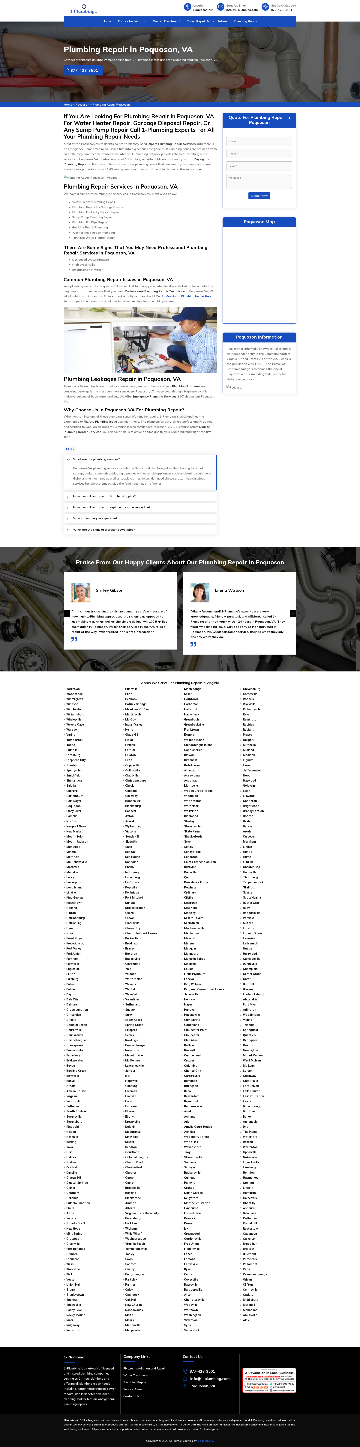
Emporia (131, 1106)
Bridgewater (74, 1060)
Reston (248, 1142)
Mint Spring (74, 1233)
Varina (70, 734)
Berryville (72, 1076)
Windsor (72, 704)
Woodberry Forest (196, 1137)
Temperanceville (136, 1249)
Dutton (189, 1045)
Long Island (74, 887)
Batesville (190, 1284)
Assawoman (192, 775)
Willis (70, 1264)
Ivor (127, 1076)
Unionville (249, 872)
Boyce (70, 1065)
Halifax (71, 1157)
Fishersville (192, 1249)
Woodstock (74, 694)
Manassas (250, 1310)
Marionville (132, 1325)
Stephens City (76, 760)
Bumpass (190, 1081)
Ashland (189, 1116)
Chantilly (249, 1203)
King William (192, 984)
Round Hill (250, 1223)
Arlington (249, 1009)
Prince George (135, 1045)
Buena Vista (74, 1050)
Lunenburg (132, 877)
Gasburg (131, 1086)
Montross (73, 847)
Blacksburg (133, 806)
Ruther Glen (251, 903)
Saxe (128, 847)
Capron (130, 1182)
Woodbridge (251, 1015)
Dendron (131, 1147)
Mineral (71, 852)
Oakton (248, 1045)
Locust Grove (252, 933)
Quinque (189, 1177)
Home (107, 21)
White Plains (133, 979)
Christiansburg (135, 780)
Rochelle (249, 699)
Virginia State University (142, 1213)
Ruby (246, 908)
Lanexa (189, 979)
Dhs (245, 1127)
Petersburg (133, 1218)
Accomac (190, 780)
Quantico (249, 1035)
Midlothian (191, 923)
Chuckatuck (74, 1035)
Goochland (191, 1025)
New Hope (73, 1228)
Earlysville (191, 1264)
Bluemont (249, 1254)
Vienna (247, 1020)
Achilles (189, 1132)
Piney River (73, 811)
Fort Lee (131, 1223)
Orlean (247, 1279)
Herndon (249, 1172)
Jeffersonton (252, 770)
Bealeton (249, 821)
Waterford (250, 1137)
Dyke (187, 1269)
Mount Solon (75, 836)
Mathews (72, 867)
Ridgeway (73, 1325)
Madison (249, 755)
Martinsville (133, 714)
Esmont (189, 1259)
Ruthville (190, 867)
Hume (247, 857)
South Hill (132, 836)
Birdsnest (190, 760)
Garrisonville (251, 959)
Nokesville (250, 1157)
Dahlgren (72, 1004)
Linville (71, 892)
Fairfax (248, 1101)
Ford (128, 1101)
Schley (188, 847)
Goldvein (249, 785)
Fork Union (73, 953)
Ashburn (249, 1208)
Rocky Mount (75, 1315)
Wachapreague (135, 1238)
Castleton (250, 801)
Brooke (248, 989)
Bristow (248, 1249)
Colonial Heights (136, 1157)
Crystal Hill (74, 1177)
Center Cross (252, 974)
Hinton (71, 913)
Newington (250, 1050)
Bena (187, 1091)
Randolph (131, 862)
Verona (71, 1218)
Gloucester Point (196, 1030)
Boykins (130, 1193)
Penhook (131, 699)
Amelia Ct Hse (76, 1091)
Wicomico (191, 796)
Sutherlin (72, 1106)
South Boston (76, 1111)
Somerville (250, 694)
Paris (246, 1269)
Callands (72, 1198)
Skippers (131, 1030)
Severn (188, 841)
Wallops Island (194, 740)
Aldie (246, 1320)
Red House (132, 857)
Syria (187, 1325)
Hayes (188, 1004)
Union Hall (73, 1284)
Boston (248, 816)
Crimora (72, 1254)
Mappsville (132, 1330)
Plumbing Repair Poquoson (111, 104)
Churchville (74, 1030)
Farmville (72, 964)
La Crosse (132, 882)
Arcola (71, 1086)
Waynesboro (192, 1147)
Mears (129, 1320)
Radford (72, 791)
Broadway (73, 1055)
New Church (133, 1305)
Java (69, 1147)
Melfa (129, 1315)
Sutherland (132, 1004)
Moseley (190, 913)
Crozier (189, 1060)
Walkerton (191, 811)
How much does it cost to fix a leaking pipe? (104, 496)
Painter (130, 1284)
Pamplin (71, 816)
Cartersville (192, 1076)
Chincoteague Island (198, 745)
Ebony (129, 1116)
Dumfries (249, 1111)
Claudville (131, 775)
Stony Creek (133, 1020)
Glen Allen (191, 1040)
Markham (249, 841)
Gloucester (191, 1035)
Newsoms (132, 1050)
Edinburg (72, 979)
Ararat (129, 821)
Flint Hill (248, 862)
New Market (74, 831)
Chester (130, 1172)
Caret (247, 979)
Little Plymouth (195, 974)
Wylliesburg (133, 826)
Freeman (131, 1091)
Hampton (72, 928)
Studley (189, 821)
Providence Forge (196, 882)
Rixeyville (249, 704)
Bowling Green (76, 1071)
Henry (129, 729)
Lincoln (248, 1188)
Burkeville (131, 938)
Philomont (250, 1264)
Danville (71, 1172)
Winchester (74, 709)
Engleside (73, 969)
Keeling (71, 1142)
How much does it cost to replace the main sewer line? (111, 507)
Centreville (250, 1289)
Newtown (190, 903)
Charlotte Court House (141, 933)
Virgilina (72, 1096)
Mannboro (191, 953)
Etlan (246, 791)
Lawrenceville (134, 1065)
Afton (188, 1294)
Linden (247, 847)
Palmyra (189, 1182)
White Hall (191, 1142)
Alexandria (250, 999)
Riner (69, 1320)
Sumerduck (192, 1330)
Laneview (249, 938)
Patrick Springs (136, 704)
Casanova (250, 1233)
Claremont (132, 964)
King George (74, 897)
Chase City (132, 928)
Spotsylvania (252, 897)
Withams (131, 1228)
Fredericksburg (253, 994)
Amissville (250, 1315)
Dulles (70, 984)
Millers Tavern (193, 918)
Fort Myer (249, 1004)
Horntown (191, 699)
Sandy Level (74, 1310)
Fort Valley (73, 948)
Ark (186, 1121)
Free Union (191, 1244)
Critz (128, 760)
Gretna (71, 1162)
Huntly (247, 852)
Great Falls (250, 1081)
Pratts (247, 734)
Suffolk (71, 750)
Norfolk (71, 821)
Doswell (189, 1050)
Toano (70, 745)
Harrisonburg (75, 918)
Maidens (190, 964)
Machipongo (193, 689)
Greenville (73, 1244)
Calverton (249, 1238)
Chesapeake (74, 1045)
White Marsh (193, 801)
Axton (129, 816)
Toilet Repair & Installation (207, 21)
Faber (188, 1254)
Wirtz (70, 1274)
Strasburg (73, 755)
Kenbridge (132, 892)
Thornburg (250, 877)
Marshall (249, 1305)
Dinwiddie (131, 1137)
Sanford (130, 1264)
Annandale (250, 1121)
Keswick (189, 1218)
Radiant (248, 729)
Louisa (189, 969)
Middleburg (250, 1300)
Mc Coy (130, 719)
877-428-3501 (281, 10)
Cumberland (192, 1055)
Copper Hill (132, 765)
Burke (247, 1116)
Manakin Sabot (194, 959)
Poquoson (82, 104)
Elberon (130, 1111)
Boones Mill (133, 801)
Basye (70, 1081)
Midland (248, 750)
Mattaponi (191, 933)
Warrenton (250, 1147)
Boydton (131, 953)
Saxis (129, 1259)
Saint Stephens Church (200, 862)
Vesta (70, 1279)
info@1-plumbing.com (242, 10)
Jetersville (191, 994)
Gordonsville (192, 1238)
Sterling (248, 1182)
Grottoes (72, 1238)
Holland (71, 908)
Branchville (132, 1188)
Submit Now (259, 196)
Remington (250, 719)
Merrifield (72, 857)
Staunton (73, 1259)
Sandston (191, 857)
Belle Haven (192, 765)
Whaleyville (73, 719)
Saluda (71, 785)
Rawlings (131, 1040)
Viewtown (191, 1320)
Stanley (71, 765)
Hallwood (190, 709)
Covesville (191, 1279)
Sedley (129, 1035)
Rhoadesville (251, 913)
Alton (70, 1213)
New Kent (190, 908)
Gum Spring (192, 1020)
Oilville (188, 897)
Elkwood (249, 796)
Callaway (131, 796)
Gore (69, 933)
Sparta (247, 892)
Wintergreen (74, 699)
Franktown (191, 729)
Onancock (132, 1294)
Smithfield (73, 775)
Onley (129, 1289)
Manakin (72, 872)
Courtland (132, 1152)
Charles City (192, 1071)
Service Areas (132, 1389)
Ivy (186, 1228)
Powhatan (191, 887)
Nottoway (132, 872)
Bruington (191, 1086)
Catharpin (250, 1218)
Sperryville (73, 770)
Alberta (130, 1208)
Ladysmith (250, 943)
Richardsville (251, 709)
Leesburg (249, 1167)
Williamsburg (75, 714)
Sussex (130, 1009)
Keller (188, 694)
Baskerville (132, 959)
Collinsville (132, 770)
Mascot (189, 938)
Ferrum (130, 750)
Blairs (70, 1208)
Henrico (189, 999)
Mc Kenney (132, 1060)
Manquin (190, 948)
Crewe (129, 918)
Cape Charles (193, 750)
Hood (246, 775)
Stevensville (192, 826)
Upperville (249, 1152)
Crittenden (73, 1015)
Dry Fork (72, 1167)
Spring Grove (134, 1025)
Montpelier (191, 785)
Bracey (130, 948)
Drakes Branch (135, 908)
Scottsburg (74, 1121)
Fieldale (130, 745)
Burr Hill (248, 984)
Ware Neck (191, 806)
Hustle (247, 948)
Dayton (71, 994)
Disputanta (133, 1132)
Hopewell (131, 1081)
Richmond (191, 816)
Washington (192, 1315)
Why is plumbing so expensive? (95, 518)
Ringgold (72, 1127)
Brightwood (251, 806)
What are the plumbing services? (96, 459)
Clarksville (132, 923)
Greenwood (192, 1233)
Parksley (131, 1279)
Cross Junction (77, 1009)
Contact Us (131, 1396)
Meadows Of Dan (137, 709)
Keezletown (74, 903)
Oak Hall (130, 1300)
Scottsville (73, 1116)
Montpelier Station (197, 1203)
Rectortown (251, 1228)
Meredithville (134, 1055)
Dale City (72, 999)
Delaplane (249, 1213)
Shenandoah (74, 780)
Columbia (190, 1065)
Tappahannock (253, 882)
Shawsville (73, 1305)
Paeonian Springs (255, 1274)
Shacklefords (193, 836)
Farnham (72, 959)
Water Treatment (166, 21)
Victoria (130, 831)
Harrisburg (73, 923)
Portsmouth (74, 796)
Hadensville (192, 1015)
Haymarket (250, 1177)
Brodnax (131, 943)
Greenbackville (194, 724)
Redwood (72, 1330)
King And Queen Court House (204, 989)
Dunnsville (250, 964)
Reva (246, 714)
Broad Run (250, 1244)
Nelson (71, 1132)
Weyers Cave (75, 724)
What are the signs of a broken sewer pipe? (104, 529)
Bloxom (189, 755)
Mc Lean (249, 1065)
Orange (189, 1188)
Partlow (248, 918)
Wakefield (131, 994)
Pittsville (131, 689)
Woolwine (73, 1269)
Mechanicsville (194, 928)
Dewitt (129, 1142)
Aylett (188, 1111)
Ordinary (190, 892)
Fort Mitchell (134, 897)
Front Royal (74, 938)
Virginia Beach (135, 1244)
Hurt (69, 1152)
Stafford (249, 887)
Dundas (130, 903)
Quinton (189, 877)
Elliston (130, 755)
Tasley (129, 1254)
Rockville (190, 872)
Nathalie (72, 1137)
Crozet (189, 1274)
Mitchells (249, 745)
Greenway (249, 1076)
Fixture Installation (132, 21)
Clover (70, 1188)
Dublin (70, 989)
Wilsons (130, 974)
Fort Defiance (75, 1249)
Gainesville (250, 1198)
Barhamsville (193, 1106)
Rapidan (248, 724)
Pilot (128, 694)
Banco (247, 826)
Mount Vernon (253, 1055)
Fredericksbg (75, 943)
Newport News (76, 826)
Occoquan (250, 1040)
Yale (128, 969)
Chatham (72, 1193)
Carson (130, 1177)
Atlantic (189, 770)
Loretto (248, 928)
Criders (71, 1020)
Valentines (132, 999)
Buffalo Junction (78, 1203)
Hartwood (250, 953)
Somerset (191, 1162)
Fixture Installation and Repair (144, 1368)
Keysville (131, 887)
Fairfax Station (253, 1096)
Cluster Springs (77, 1182)
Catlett (248, 1294)
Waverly (130, 984)
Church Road (134, 1162)
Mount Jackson (77, 841)
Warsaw (71, 729)
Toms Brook (74, 740)
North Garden (193, 1193)
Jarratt (130, 1071)
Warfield (130, 989)
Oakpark (248, 740)
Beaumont (191, 1101)
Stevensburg (251, 689)
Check (129, 785)
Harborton (191, 704)
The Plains (250, 1132)
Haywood (249, 780)
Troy (187, 1152)
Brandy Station (253, 811)
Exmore (189, 734)
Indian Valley (133, 724)
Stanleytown (75, 1294)
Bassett (130, 811)
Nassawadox (134, 1310)
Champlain (250, 969)
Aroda (247, 831)
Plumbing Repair (246, 21)
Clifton (248, 1284)
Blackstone (133, 1198)
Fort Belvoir (251, 1086)
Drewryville (132, 1121)
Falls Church (251, 1091)
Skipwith (131, 841)
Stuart (70, 1289)
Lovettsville (251, 1162)
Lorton (248, 1071)
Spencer (71, 1300)
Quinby (130, 1269)
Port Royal (73, 801)
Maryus (189, 943)
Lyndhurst (191, 1208)
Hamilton (249, 1193)
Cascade (131, 791)
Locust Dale (192, 1213)
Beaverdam (191, 1096)
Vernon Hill (73, 1101)
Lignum (248, 760)
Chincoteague (76, 1040)
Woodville (190, 1305)
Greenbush (191, 719)
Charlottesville (194, 1300)
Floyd (129, 740)
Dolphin (130, 1127)
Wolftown (191, 1310)
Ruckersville (192, 1172)
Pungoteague (134, 1274)
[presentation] (67, 613)
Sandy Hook (192, 852)
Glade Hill (131, 734)
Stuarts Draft (75, 1223)
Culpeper (249, 836)
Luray (70, 877)
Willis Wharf (133, 1233)
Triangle (248, 1025)
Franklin (130, 1096)
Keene (188, 1223)
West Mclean (252, 1060)
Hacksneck (191, 714)
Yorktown (73, 689)
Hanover (190, 1009)
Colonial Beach (76, 1025)
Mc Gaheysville (76, 862)
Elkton (70, 974)
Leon (246, 765)
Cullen (129, 913)
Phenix (129, 867)
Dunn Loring (251, 1106)
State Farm (192, 831)
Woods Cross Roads (198, 791)
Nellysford (191, 1198)
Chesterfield (133, 1167)
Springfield (250, 1030)
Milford (248, 923)
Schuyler (190, 1167)
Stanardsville (193, 1157)
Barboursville (193, 1289)
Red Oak (130, 852)
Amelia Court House (198, 1127)
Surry (129, 1015)
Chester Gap (251, 867)
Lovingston (74, 882)
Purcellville (250, 1259)
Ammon (130, 1203)
